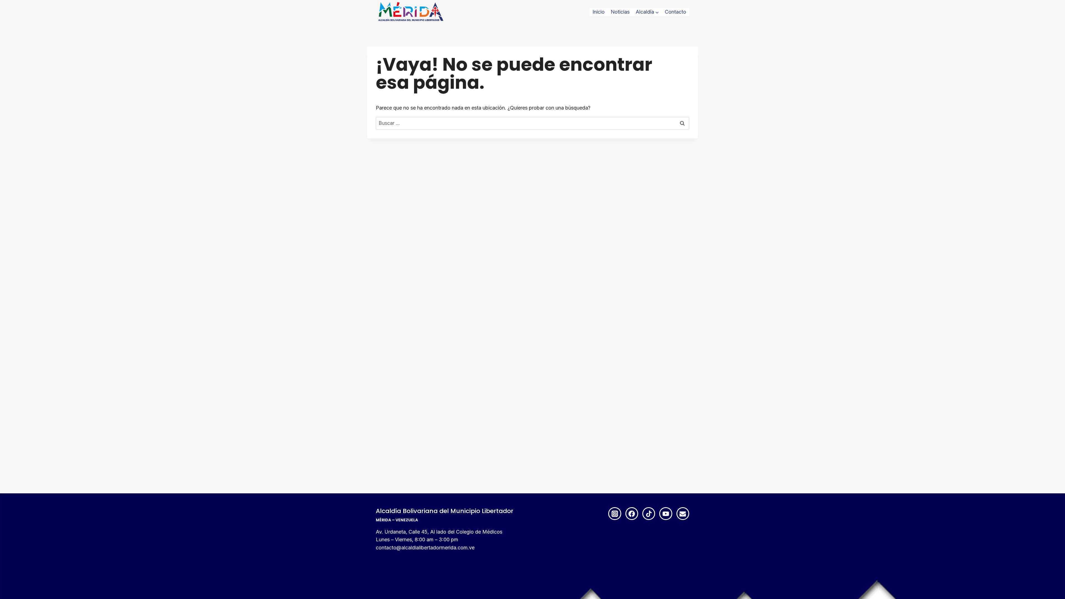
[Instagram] (614, 513)
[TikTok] (648, 513)
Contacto (675, 12)
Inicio (598, 12)
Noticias (620, 12)
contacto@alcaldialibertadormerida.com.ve (425, 547)
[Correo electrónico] (682, 513)
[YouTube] (665, 513)
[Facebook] (631, 513)
